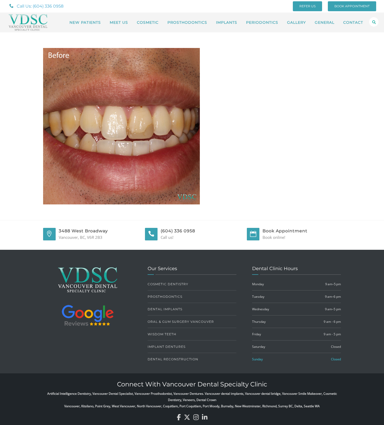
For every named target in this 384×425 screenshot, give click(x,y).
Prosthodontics (187, 22)
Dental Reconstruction (173, 359)
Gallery (296, 22)
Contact (353, 22)
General (324, 22)
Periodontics (262, 22)
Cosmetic (148, 22)
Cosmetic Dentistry (168, 284)
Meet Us (119, 22)
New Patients (85, 22)
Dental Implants (165, 309)
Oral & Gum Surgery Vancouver (181, 322)
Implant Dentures (166, 347)
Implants (226, 22)
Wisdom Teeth (162, 334)
